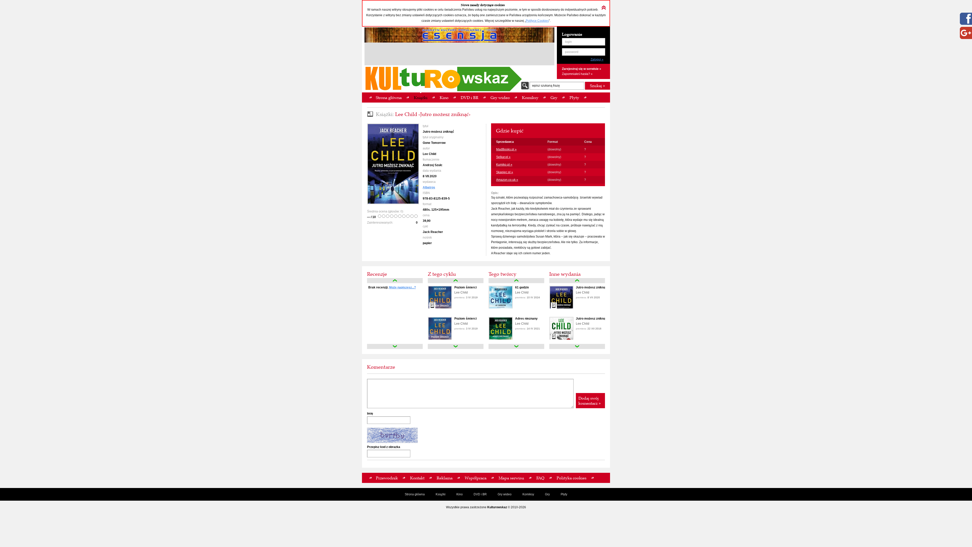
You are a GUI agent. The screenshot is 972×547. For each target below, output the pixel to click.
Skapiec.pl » (504, 172)
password (571, 52)
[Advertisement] (459, 54)
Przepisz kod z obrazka (383, 447)
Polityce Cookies (537, 21)
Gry (547, 494)
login (568, 42)
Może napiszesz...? (402, 287)
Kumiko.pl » (504, 164)
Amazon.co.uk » (507, 180)
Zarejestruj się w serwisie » (581, 69)
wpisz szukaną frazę (546, 85)
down (395, 346)
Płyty (564, 494)
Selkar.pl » (503, 157)
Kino (459, 494)
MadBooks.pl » (506, 149)
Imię (370, 413)
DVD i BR (480, 494)
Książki (441, 494)
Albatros (429, 187)
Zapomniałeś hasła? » (577, 74)
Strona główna (415, 494)
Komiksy (528, 494)
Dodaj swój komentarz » (589, 401)
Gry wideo (505, 494)
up (395, 280)
